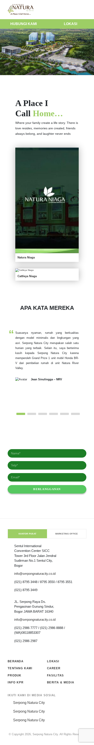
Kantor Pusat (27, 534)
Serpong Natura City (29, 703)
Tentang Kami (20, 668)
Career (54, 668)
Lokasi (70, 24)
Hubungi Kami (23, 24)
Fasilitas (55, 675)
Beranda (15, 661)
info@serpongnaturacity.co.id (35, 573)
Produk (14, 675)
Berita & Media (60, 682)
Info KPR (15, 682)
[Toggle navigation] (86, 9)
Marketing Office (66, 534)
